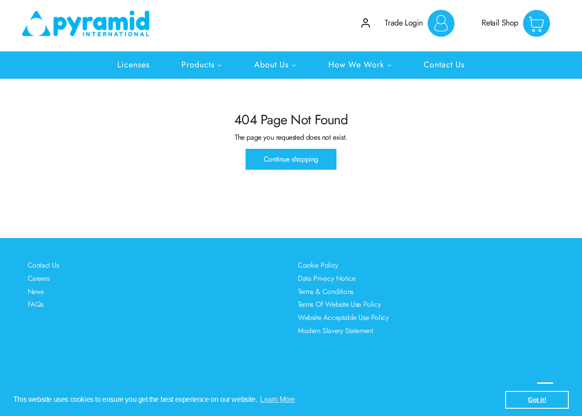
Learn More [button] (277, 399)
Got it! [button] (537, 399)
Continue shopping (291, 159)
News (36, 291)
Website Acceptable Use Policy (343, 317)
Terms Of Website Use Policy (339, 304)
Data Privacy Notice (326, 278)
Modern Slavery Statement (335, 330)
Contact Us (43, 265)
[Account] (365, 23)
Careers (39, 278)
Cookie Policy (318, 265)
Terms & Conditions (325, 291)
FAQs (36, 304)
